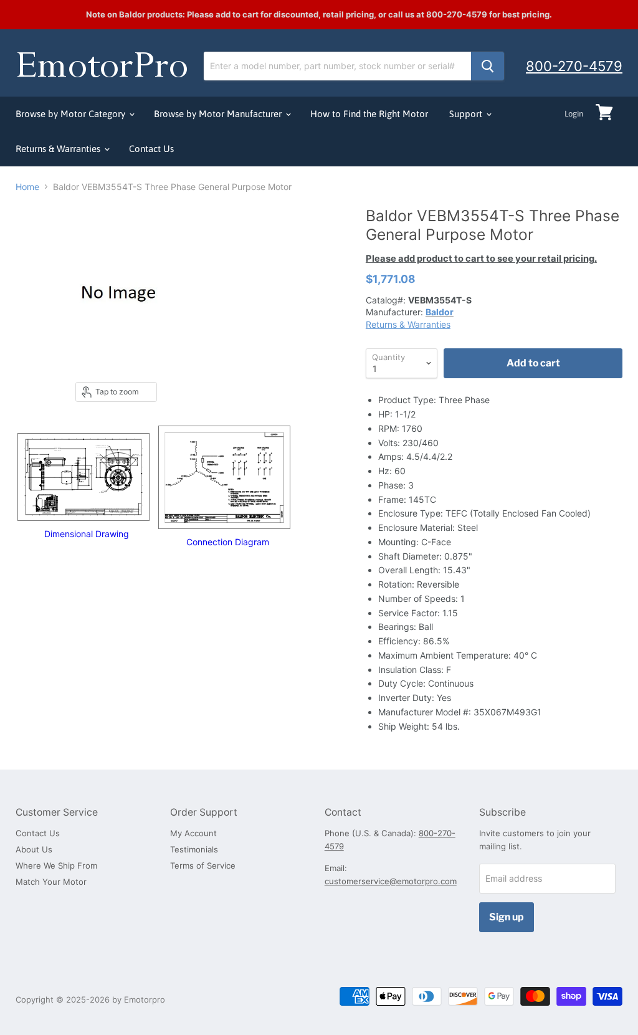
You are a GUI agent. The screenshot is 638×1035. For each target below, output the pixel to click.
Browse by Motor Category (72, 113)
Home (27, 187)
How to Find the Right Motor (369, 113)
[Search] (487, 66)
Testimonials (194, 849)
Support (467, 113)
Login (573, 113)
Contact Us (151, 148)
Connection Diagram (227, 542)
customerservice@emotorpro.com (391, 881)
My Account (193, 833)
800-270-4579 (574, 66)
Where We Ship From (56, 865)
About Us (34, 849)
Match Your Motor (51, 882)
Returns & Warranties (59, 148)
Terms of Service (203, 865)
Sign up (506, 917)
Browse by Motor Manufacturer (219, 113)
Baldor (440, 312)
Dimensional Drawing (86, 533)
